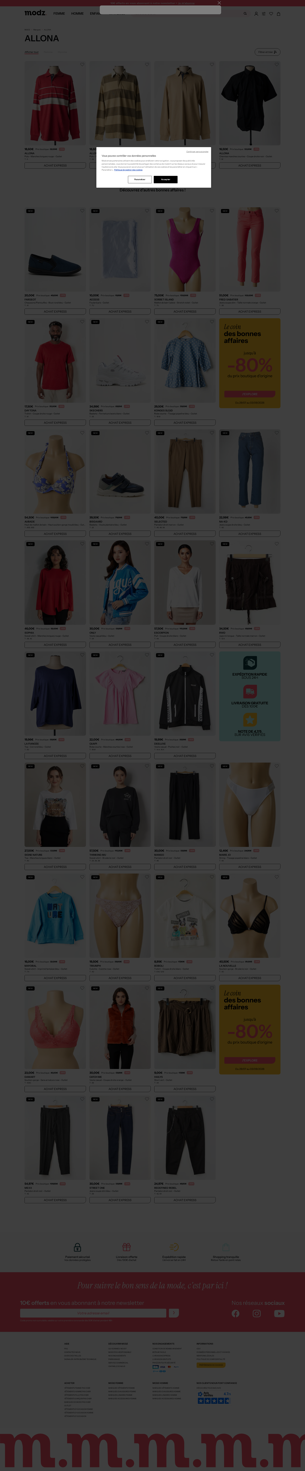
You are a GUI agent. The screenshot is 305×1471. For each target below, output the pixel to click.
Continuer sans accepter (197, 151)
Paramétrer (139, 179)
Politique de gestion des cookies (128, 170)
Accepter (165, 179)
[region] (153, 167)
